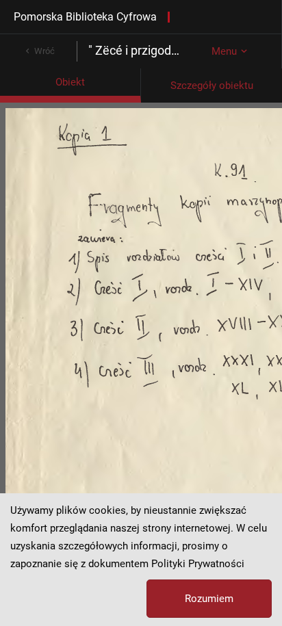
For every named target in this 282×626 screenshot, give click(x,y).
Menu (224, 51)
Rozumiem (209, 598)
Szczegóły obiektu (211, 85)
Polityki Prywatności (197, 564)
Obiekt (70, 82)
